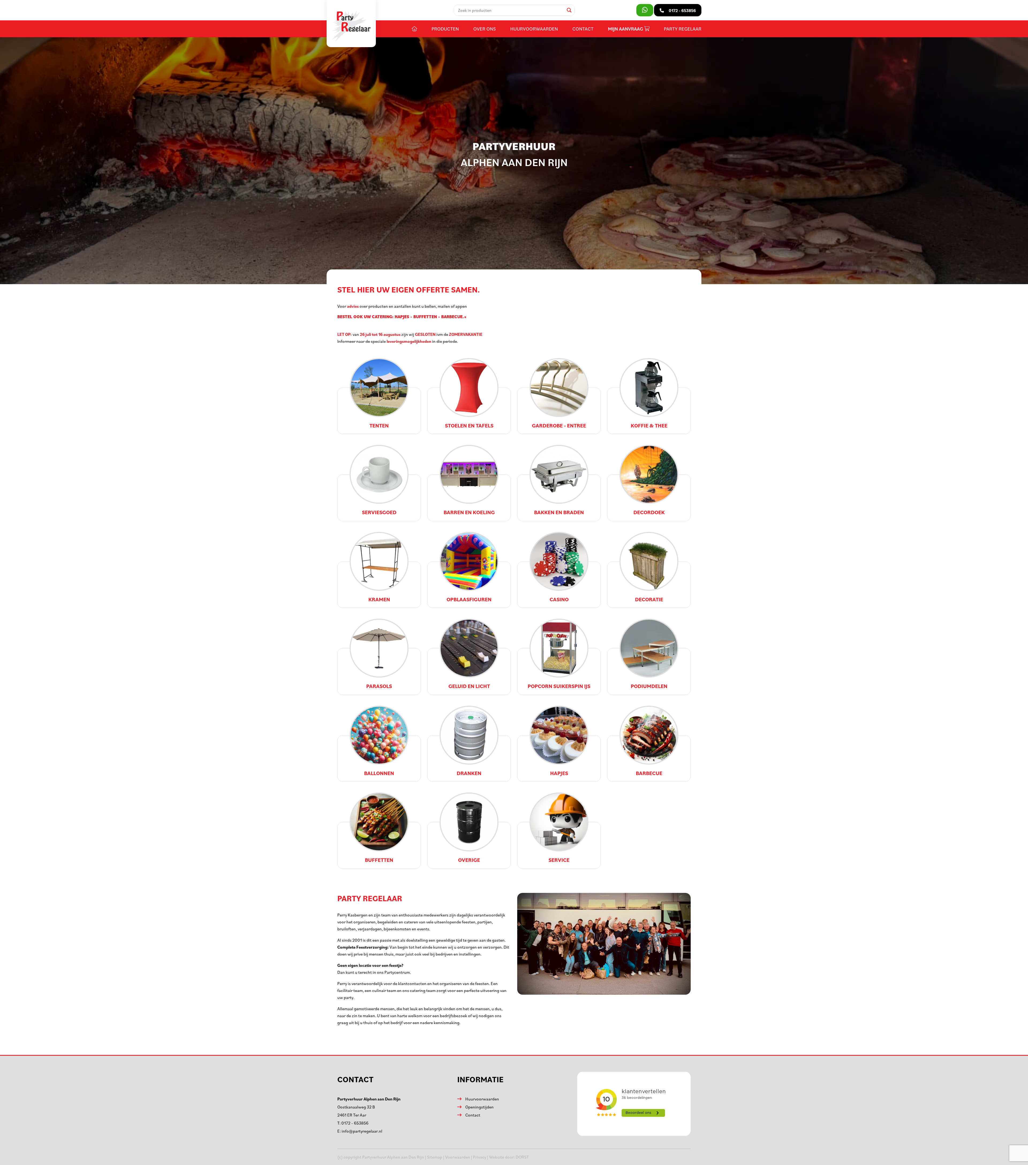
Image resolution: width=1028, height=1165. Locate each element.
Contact (583, 29)
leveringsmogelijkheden (408, 341)
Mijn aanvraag (626, 29)
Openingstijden (479, 1107)
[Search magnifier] (569, 10)
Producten (445, 29)
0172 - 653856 (354, 1123)
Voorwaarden (457, 1157)
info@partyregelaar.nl (362, 1131)
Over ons (484, 29)
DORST (522, 1157)
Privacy (479, 1157)
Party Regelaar (682, 29)
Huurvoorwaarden (534, 29)
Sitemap (434, 1157)
